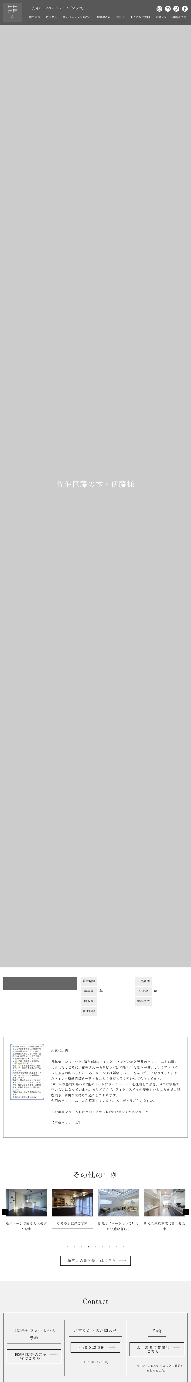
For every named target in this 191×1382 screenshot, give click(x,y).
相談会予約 (179, 17)
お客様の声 (103, 17)
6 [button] (102, 1246)
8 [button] (116, 1246)
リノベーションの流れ (77, 17)
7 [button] (109, 1246)
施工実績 (34, 17)
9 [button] (123, 1246)
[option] (26, 1214)
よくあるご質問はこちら (153, 1350)
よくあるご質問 (140, 17)
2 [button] (74, 1246)
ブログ (120, 17)
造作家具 (51, 17)
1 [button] (67, 1246)
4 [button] (88, 1246)
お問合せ (161, 17)
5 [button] (95, 1246)
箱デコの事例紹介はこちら (91, 1261)
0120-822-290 (92, 1348)
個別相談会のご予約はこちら (30, 1357)
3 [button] (81, 1246)
